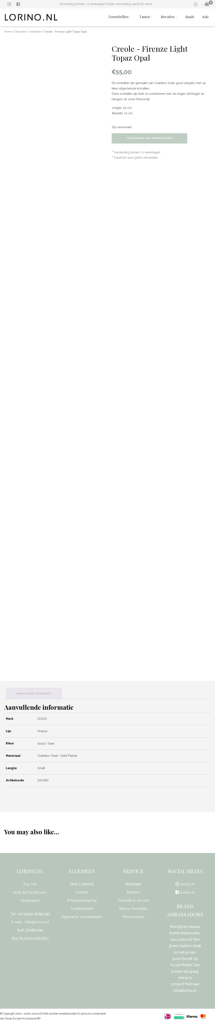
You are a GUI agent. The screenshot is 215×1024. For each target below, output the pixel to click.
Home (8, 31)
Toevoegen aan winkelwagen (150, 138)
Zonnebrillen (118, 16)
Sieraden (167, 16)
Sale (205, 16)
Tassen (144, 16)
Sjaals (189, 16)
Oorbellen (35, 31)
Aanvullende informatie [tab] (34, 694)
